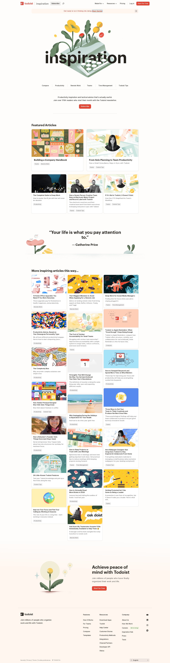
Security (22, 660)
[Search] (63, 3)
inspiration (42, 3)
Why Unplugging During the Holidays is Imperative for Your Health (82, 396)
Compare (109, 345)
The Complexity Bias (39, 348)
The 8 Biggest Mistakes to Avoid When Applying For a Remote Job (82, 276)
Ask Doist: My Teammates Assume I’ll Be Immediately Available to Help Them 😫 (82, 507)
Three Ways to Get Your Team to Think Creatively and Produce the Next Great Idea (120, 390)
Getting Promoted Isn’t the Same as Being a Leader (120, 471)
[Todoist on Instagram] (147, 625)
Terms (35, 660)
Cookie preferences (44, 660)
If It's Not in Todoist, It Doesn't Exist (117, 175)
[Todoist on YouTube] (147, 615)
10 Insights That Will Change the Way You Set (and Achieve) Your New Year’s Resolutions (85, 355)
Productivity (37, 204)
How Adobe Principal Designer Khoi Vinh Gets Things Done (49, 383)
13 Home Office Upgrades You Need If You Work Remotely (47, 276)
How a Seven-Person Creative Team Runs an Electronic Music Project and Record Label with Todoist (84, 176)
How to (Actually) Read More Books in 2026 (84, 470)
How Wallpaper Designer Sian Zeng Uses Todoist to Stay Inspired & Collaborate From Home (120, 431)
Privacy (29, 660)
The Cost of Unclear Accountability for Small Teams (84, 315)
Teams (37, 164)
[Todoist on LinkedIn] (147, 620)
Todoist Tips (100, 167)
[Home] (26, 3)
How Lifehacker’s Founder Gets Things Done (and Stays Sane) (48, 417)
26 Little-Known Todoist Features (44, 455)
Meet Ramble (97, 11)
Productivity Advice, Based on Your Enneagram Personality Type (45, 313)
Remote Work (45, 164)
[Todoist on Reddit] (147, 630)
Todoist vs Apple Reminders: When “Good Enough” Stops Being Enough (119, 311)
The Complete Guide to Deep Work (44, 175)
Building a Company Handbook (43, 130)
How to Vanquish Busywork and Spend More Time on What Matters (120, 351)
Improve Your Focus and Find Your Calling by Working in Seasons (48, 490)
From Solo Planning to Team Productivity (102, 130)
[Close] (136, 11)
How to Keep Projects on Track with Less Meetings (83, 430)
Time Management (118, 305)
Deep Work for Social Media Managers (118, 276)
